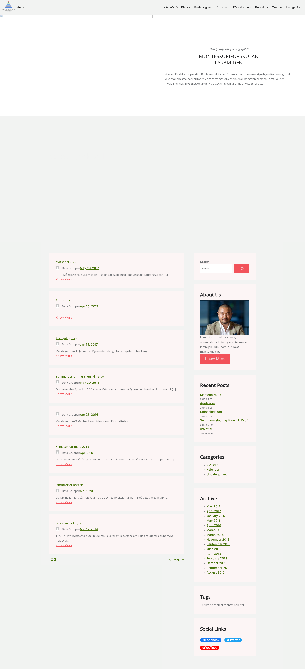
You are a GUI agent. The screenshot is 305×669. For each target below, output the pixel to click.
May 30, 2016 (89, 383)
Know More (64, 279)
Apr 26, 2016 (89, 414)
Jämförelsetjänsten (69, 485)
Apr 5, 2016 (88, 453)
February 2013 (217, 558)
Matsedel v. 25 (66, 262)
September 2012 (218, 568)
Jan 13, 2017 (89, 344)
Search (205, 261)
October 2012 (216, 563)
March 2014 (215, 535)
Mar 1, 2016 (88, 491)
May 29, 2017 (89, 268)
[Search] (241, 268)
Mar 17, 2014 (89, 529)
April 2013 (214, 554)
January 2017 (216, 516)
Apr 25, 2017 (89, 306)
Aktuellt (212, 465)
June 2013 (214, 549)
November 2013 (218, 539)
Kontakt (260, 7)
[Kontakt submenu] (267, 7)
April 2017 (214, 511)
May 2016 (214, 521)
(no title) (206, 429)
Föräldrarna (241, 7)
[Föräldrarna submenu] (250, 7)
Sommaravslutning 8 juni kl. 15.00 (80, 377)
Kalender (213, 469)
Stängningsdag (66, 338)
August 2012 (216, 572)
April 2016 (214, 525)
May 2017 (213, 506)
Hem (20, 7)
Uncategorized (217, 474)
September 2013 (218, 544)
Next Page (176, 559)
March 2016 (215, 530)
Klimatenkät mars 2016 (72, 447)
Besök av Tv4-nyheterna (73, 523)
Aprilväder (63, 300)
